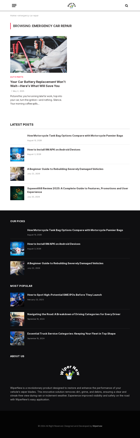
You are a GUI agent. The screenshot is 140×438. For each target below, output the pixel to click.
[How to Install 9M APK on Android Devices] (17, 154)
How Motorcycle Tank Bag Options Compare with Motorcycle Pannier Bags (75, 135)
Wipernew (97, 426)
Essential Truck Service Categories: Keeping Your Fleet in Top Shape (71, 333)
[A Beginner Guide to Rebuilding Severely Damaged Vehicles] (17, 174)
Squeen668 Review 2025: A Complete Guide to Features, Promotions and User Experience (77, 190)
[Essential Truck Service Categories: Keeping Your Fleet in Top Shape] (17, 338)
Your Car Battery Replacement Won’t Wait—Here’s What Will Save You (38, 84)
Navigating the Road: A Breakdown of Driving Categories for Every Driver (74, 314)
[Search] (126, 5)
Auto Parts (16, 77)
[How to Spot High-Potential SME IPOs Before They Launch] (17, 300)
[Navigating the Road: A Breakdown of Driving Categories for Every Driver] (17, 319)
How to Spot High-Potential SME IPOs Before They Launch (64, 294)
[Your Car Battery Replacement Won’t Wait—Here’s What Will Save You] (38, 54)
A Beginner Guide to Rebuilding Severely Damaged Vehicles (65, 169)
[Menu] (14, 5)
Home (13, 15)
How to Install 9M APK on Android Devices (53, 149)
